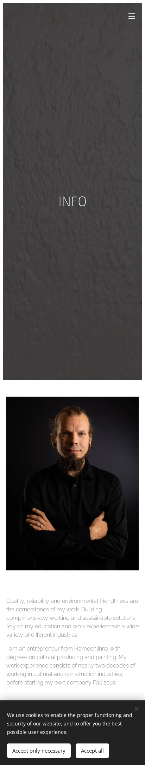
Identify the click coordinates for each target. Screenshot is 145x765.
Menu (132, 16)
